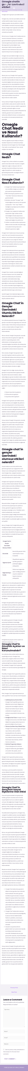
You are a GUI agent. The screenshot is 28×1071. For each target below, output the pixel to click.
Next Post (14, 992)
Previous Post (14, 987)
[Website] (14, 1044)
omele (15, 642)
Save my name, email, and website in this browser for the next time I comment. (13, 1052)
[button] (14, 8)
